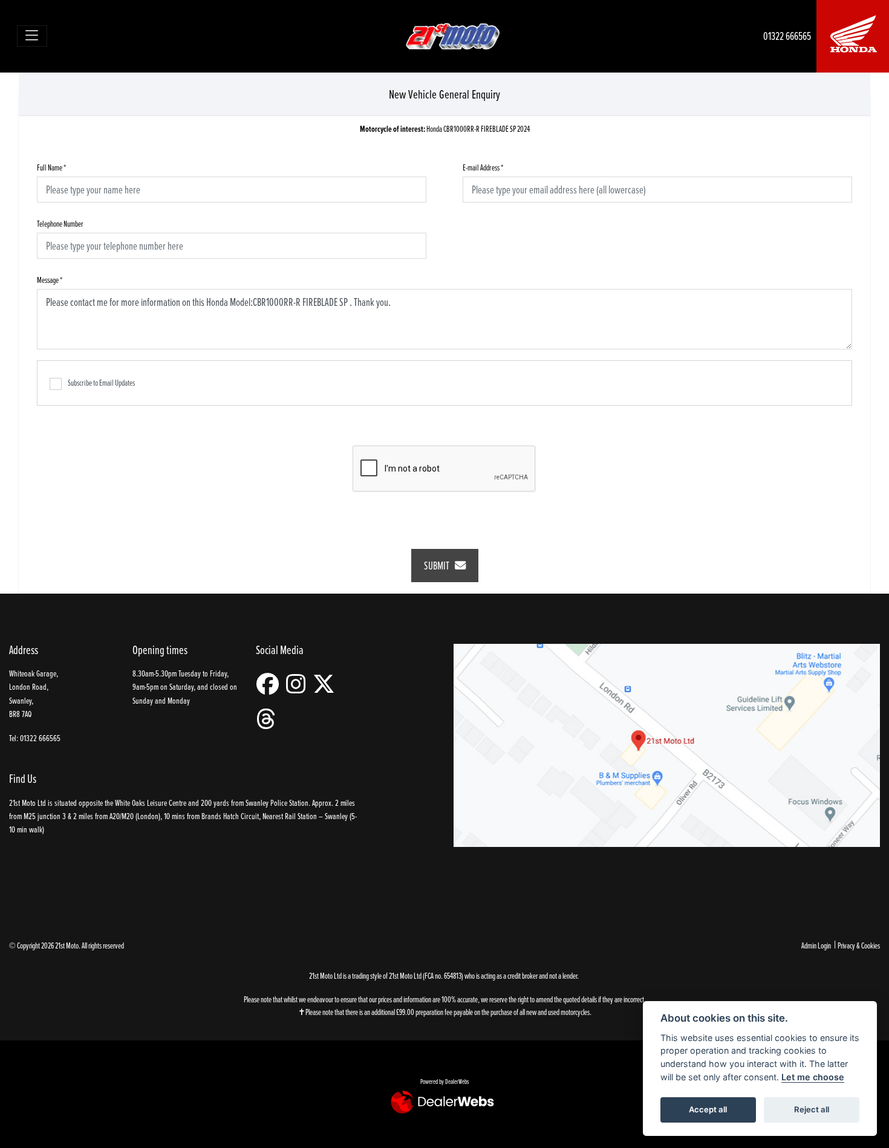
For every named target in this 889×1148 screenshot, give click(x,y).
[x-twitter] (327, 684)
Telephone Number (60, 223)
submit (439, 565)
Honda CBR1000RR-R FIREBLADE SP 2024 (445, 129)
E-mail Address (483, 167)
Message (49, 279)
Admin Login (816, 945)
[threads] (269, 719)
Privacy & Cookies (859, 945)
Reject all (811, 1109)
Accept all (708, 1109)
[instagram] (298, 684)
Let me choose (812, 1077)
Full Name (51, 167)
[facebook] (270, 684)
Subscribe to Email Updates (101, 382)
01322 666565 (787, 36)
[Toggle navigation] (32, 36)
